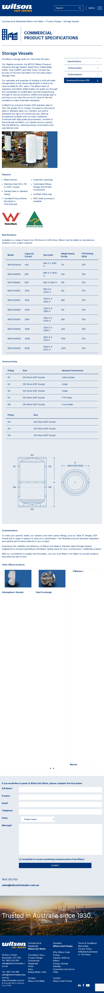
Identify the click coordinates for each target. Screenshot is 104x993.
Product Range (53, 21)
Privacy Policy (85, 949)
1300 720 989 (12, 972)
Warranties (83, 946)
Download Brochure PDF (78, 80)
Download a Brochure (63, 969)
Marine (73, 764)
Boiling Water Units (37, 972)
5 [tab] (34, 164)
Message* (7, 825)
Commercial (33, 960)
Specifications (74, 61)
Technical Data (75, 68)
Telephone (7, 810)
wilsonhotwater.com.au (13, 980)
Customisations (75, 74)
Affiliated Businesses (88, 951)
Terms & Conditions (87, 943)
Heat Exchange (44, 592)
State (5, 818)
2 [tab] (27, 164)
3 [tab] (29, 164)
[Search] (79, 8)
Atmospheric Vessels (13, 592)
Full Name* (7, 788)
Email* (5, 803)
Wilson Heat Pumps (62, 979)
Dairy (30, 969)
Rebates (57, 966)
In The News (84, 954)
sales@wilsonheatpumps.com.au (14, 976)
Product (6, 796)
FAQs (55, 972)
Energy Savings (60, 963)
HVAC (31, 966)
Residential (33, 963)
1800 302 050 (10, 879)
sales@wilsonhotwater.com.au (20, 885)
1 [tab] (24, 164)
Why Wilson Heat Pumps (61, 953)
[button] (50, 768)
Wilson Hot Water (36, 979)
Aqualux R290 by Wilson (61, 959)
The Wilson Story (36, 955)
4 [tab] (32, 164)
